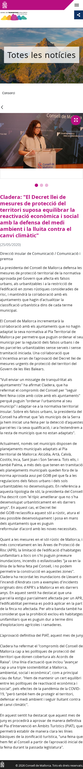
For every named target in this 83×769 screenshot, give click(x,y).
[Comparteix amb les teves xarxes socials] (78, 14)
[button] (36, 185)
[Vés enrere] (2, 107)
